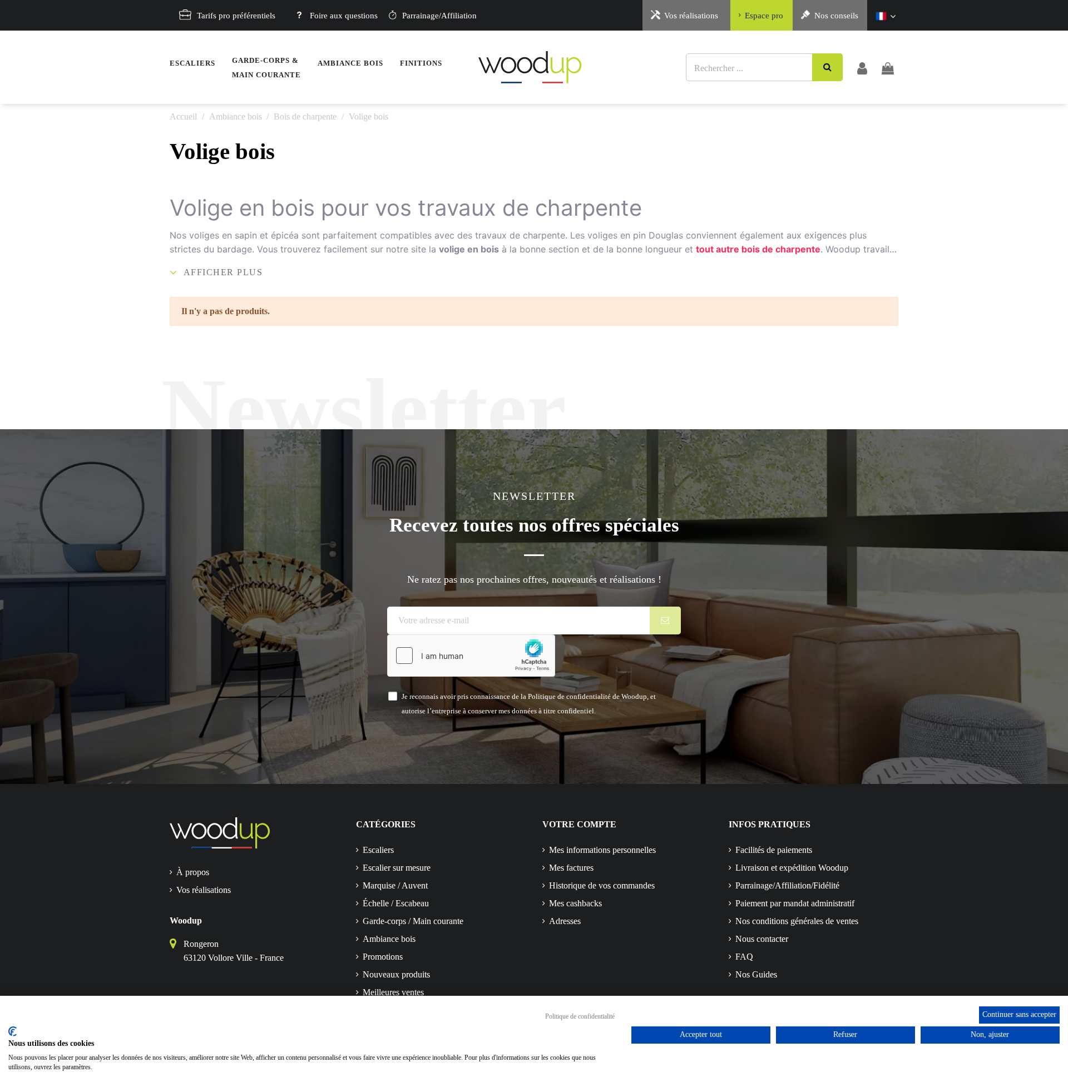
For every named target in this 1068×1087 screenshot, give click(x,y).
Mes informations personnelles (602, 850)
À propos (192, 872)
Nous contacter (761, 939)
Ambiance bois (389, 939)
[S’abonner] (665, 620)
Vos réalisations (691, 15)
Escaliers (378, 850)
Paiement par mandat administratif (794, 903)
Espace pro (764, 15)
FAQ (744, 956)
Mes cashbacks (575, 903)
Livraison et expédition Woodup (791, 867)
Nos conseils (836, 15)
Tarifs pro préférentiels (236, 15)
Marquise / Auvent (395, 885)
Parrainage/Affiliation (439, 15)
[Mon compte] (862, 67)
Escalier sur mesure (397, 867)
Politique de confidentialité (580, 1016)
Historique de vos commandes (602, 885)
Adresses (565, 921)
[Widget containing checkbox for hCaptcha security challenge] (471, 655)
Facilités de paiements (773, 850)
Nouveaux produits (396, 974)
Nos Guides (756, 974)
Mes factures (571, 867)
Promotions (383, 956)
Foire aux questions (344, 15)
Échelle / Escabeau (396, 903)
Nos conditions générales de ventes (796, 921)
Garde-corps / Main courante (413, 921)
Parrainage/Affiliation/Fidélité (787, 885)
